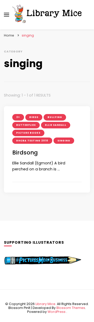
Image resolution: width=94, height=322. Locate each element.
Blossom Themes (70, 308)
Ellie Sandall (55, 125)
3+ (18, 117)
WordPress (57, 311)
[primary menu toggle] (6, 14)
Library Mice (45, 304)
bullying (55, 117)
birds (33, 117)
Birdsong (25, 152)
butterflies (26, 125)
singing (63, 140)
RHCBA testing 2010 (32, 140)
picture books (28, 132)
